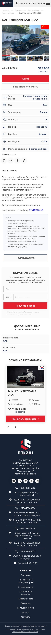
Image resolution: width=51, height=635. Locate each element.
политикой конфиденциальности (19, 314)
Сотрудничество (25, 607)
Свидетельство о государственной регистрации (25, 626)
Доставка (25, 575)
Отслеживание (25, 587)
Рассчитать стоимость (25, 86)
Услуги (25, 612)
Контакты (25, 617)
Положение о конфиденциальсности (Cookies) (25, 629)
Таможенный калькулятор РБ (25, 581)
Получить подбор (25, 305)
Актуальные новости (25, 593)
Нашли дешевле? (25, 257)
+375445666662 (35, 210)
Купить (26, 78)
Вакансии (25, 603)
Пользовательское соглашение (25, 632)
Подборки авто (25, 598)
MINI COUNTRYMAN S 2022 (22, 393)
